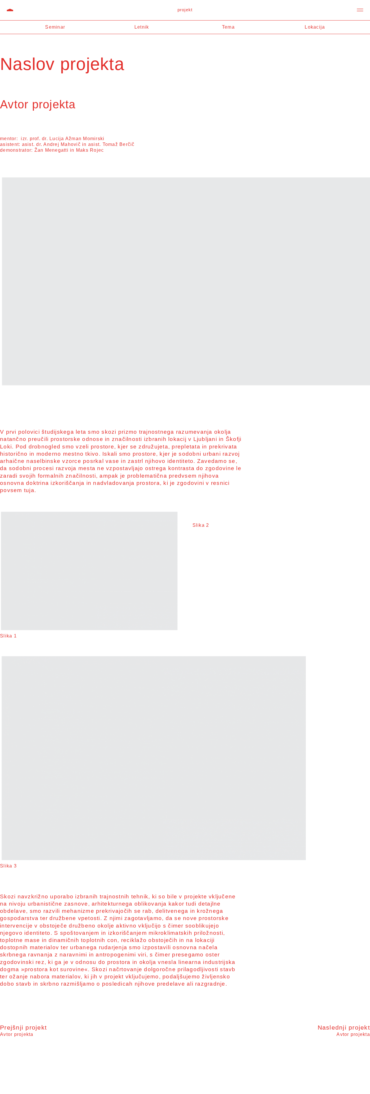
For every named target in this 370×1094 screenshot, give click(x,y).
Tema (228, 27)
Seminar (55, 27)
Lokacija (315, 27)
